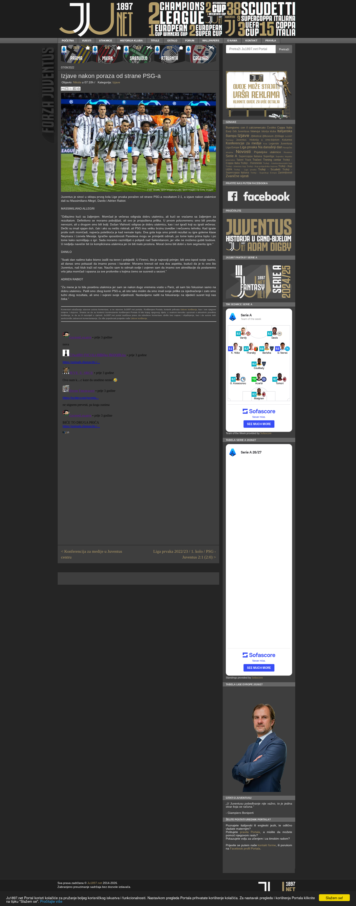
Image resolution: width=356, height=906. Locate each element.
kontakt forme (267, 845)
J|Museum (268, 136)
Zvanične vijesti (237, 176)
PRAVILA (270, 40)
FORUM (189, 40)
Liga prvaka (248, 147)
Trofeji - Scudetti (269, 169)
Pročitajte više (51, 901)
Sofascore (266, 433)
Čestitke (271, 127)
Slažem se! (334, 897)
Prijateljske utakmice (267, 152)
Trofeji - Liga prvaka (245, 169)
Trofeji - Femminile (251, 163)
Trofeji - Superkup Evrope (264, 173)
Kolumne (287, 139)
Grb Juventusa (241, 131)
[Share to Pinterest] (78, 89)
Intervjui (255, 131)
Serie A (231, 156)
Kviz (265, 144)
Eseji (228, 131)
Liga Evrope (232, 147)
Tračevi (257, 159)
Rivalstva (288, 152)
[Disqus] (138, 381)
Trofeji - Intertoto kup (236, 166)
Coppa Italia (284, 127)
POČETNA (68, 40)
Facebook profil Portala (245, 848)
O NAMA (232, 40)
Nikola (77, 82)
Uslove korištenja (188, 309)
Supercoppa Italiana (250, 156)
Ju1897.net (94, 883)
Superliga (268, 156)
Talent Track (244, 159)
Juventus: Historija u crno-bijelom (257, 139)
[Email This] (63, 89)
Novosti (243, 151)
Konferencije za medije (243, 143)
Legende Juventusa (280, 143)
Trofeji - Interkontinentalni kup (277, 163)
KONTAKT (251, 40)
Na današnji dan (270, 147)
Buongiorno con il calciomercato (246, 127)
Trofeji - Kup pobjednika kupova (262, 166)
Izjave (116, 82)
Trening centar (272, 159)
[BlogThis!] (67, 89)
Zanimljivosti (285, 172)
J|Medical (256, 136)
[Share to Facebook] (75, 89)
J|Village (279, 136)
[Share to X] (71, 89)
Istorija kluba (268, 131)
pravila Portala (250, 832)
